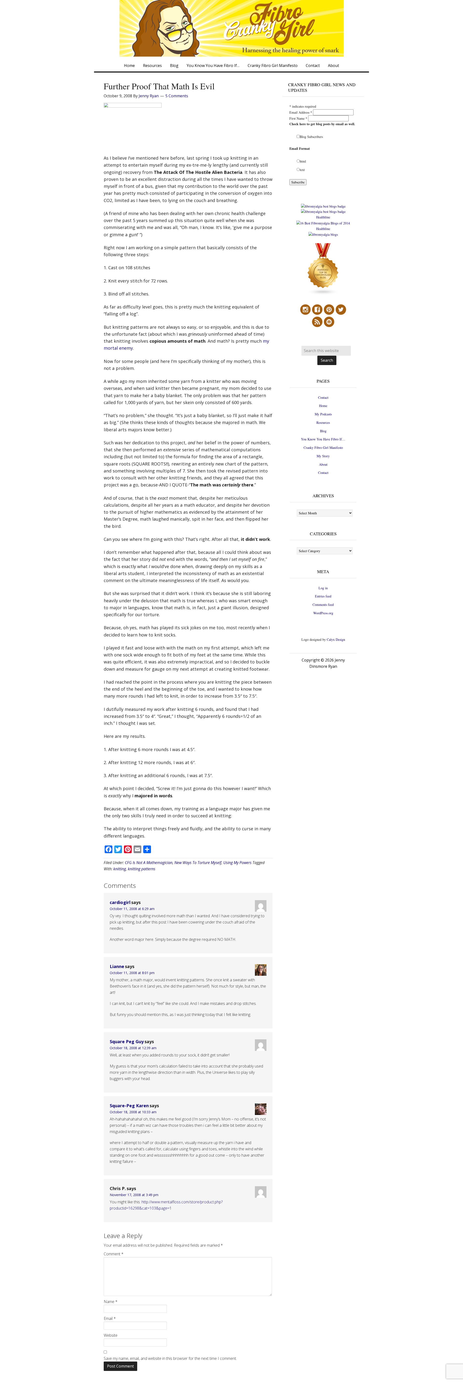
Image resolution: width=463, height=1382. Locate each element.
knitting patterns (141, 868)
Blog (323, 431)
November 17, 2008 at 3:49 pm (134, 1194)
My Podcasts (323, 414)
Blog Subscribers (311, 136)
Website (110, 1335)
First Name (298, 118)
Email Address (300, 112)
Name (110, 1301)
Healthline (323, 217)
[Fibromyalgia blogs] (323, 294)
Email (110, 1318)
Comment (113, 1254)
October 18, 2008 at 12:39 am (133, 1048)
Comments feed (323, 604)
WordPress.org (323, 613)
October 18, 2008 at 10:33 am (133, 1112)
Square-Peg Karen (129, 1105)
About (323, 464)
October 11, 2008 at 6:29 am (132, 908)
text (302, 169)
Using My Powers (237, 862)
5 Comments (176, 95)
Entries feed (323, 596)
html (303, 161)
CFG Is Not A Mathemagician (148, 862)
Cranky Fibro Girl (231, 28)
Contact (323, 397)
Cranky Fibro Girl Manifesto (323, 447)
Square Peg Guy (127, 1041)
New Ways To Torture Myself (197, 862)
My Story (323, 456)
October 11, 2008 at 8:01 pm (132, 972)
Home (323, 405)
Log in (323, 588)
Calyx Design (336, 639)
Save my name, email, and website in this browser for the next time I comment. (170, 1358)
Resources (323, 422)
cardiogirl (120, 902)
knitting (119, 868)
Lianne (117, 966)
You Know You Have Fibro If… (323, 439)
